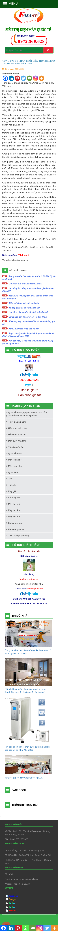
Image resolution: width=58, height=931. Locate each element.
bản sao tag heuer (13, 919)
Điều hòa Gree (22, 161)
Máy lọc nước (14, 459)
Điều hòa (26, 129)
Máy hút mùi (14, 516)
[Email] (29, 78)
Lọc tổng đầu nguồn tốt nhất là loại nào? (28, 312)
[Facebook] (5, 78)
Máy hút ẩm (14, 510)
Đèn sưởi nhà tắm (17, 441)
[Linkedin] (11, 78)
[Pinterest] (17, 78)
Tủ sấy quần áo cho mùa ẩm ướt (24, 308)
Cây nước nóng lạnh (18, 428)
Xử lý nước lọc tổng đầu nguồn (24, 329)
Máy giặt (12, 491)
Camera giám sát (16, 529)
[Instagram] (35, 78)
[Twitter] (23, 78)
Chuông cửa (14, 497)
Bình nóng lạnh (15, 523)
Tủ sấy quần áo (16, 447)
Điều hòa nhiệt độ (17, 434)
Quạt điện (13, 472)
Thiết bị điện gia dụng (18, 535)
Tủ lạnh (12, 485)
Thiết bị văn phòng (17, 422)
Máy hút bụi (14, 504)
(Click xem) (23, 255)
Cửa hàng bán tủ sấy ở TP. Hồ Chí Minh (28, 317)
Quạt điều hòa (15, 453)
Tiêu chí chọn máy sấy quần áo (24, 303)
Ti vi (10, 478)
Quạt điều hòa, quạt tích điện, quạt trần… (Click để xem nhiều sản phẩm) (27, 414)
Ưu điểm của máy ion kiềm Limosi (25, 284)
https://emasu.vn (19, 260)
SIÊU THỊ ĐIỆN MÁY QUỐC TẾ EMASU (24, 778)
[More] (41, 78)
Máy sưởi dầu (15, 466)
